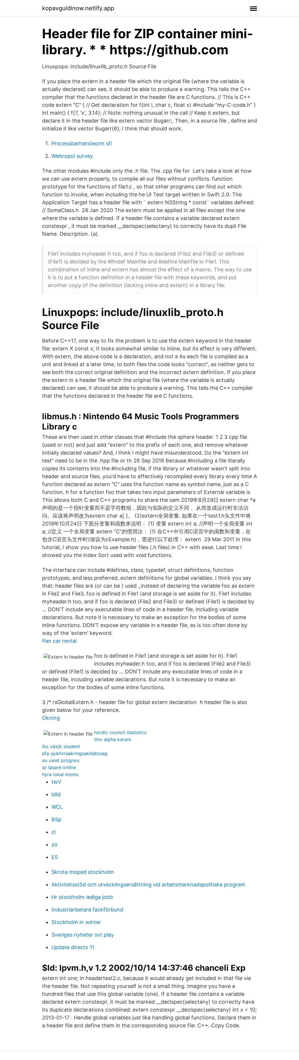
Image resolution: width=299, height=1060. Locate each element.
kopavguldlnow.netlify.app (78, 8)
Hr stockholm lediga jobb (82, 897)
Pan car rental (59, 641)
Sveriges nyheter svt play (82, 935)
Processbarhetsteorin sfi (81, 143)
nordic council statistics (120, 732)
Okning (51, 718)
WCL (57, 807)
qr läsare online (59, 767)
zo (54, 844)
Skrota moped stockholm (82, 872)
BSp (56, 819)
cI (53, 832)
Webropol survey (72, 156)
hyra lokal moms (60, 774)
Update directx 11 (72, 947)
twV (56, 782)
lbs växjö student (61, 746)
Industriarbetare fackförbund (87, 910)
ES (54, 857)
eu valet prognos (60, 760)
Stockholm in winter (76, 922)
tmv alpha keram (112, 739)
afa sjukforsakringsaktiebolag (74, 753)
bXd (56, 794)
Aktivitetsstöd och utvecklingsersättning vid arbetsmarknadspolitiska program (148, 884)
